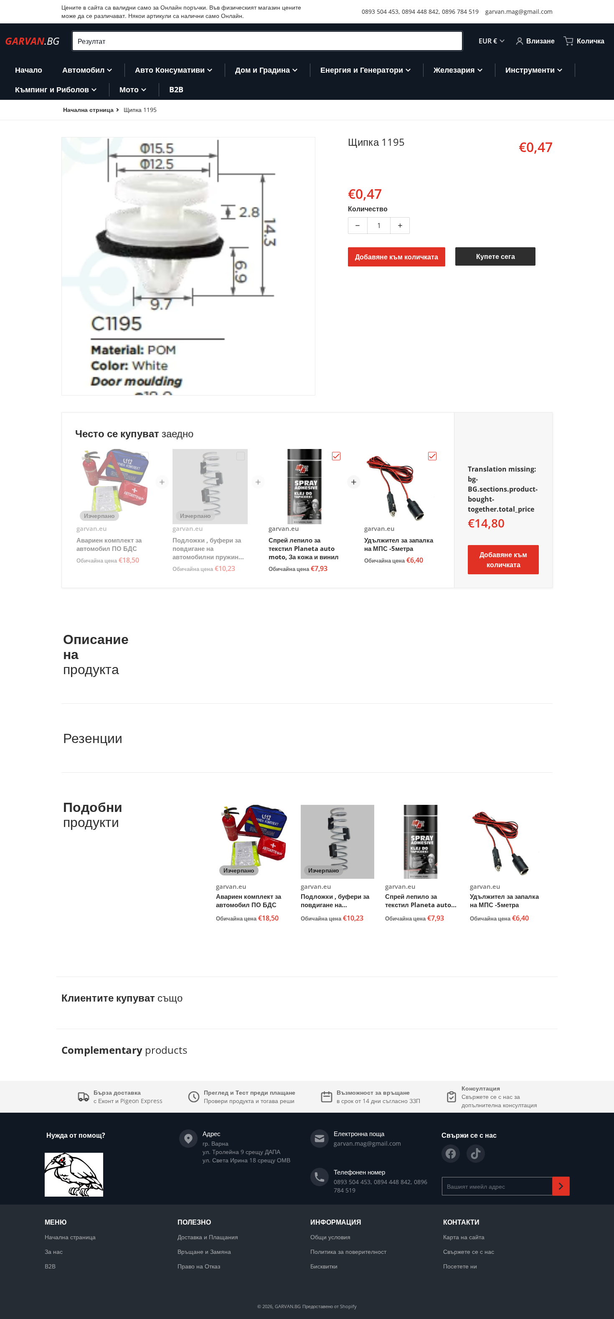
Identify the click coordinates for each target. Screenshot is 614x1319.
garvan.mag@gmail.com (519, 11)
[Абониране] (561, 1186)
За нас (54, 1252)
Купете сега (495, 256)
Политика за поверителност (348, 1252)
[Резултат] (452, 41)
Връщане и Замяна (204, 1252)
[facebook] (450, 1153)
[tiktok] (476, 1153)
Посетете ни (460, 1266)
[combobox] (267, 41)
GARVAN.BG (288, 1306)
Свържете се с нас (468, 1252)
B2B (50, 1266)
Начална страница (70, 1237)
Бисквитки (323, 1266)
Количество (368, 208)
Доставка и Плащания (208, 1237)
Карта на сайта (464, 1237)
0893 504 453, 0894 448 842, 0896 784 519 (420, 11)
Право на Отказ (199, 1266)
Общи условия (330, 1237)
